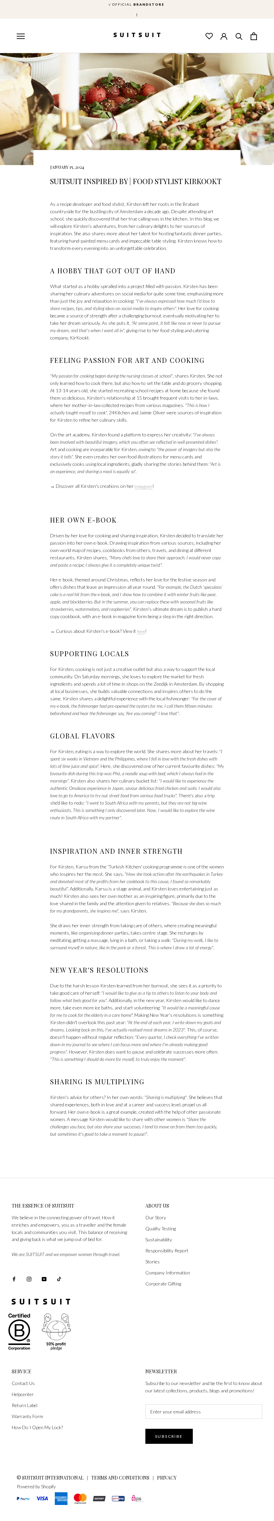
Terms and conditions (120, 1478)
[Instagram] (29, 1278)
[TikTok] (59, 1278)
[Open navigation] (20, 36)
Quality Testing (160, 1228)
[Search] (239, 35)
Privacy (166, 1478)
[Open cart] (254, 35)
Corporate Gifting (163, 1283)
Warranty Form (27, 1416)
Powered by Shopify (36, 1486)
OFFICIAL (137, 4)
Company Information (167, 1272)
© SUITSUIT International (51, 1478)
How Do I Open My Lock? (37, 1427)
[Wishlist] (209, 35)
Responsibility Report (166, 1250)
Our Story (155, 1217)
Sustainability (158, 1239)
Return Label (24, 1405)
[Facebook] (14, 1278)
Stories (152, 1261)
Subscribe (169, 1436)
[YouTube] (44, 1278)
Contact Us (23, 1383)
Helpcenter (23, 1394)
